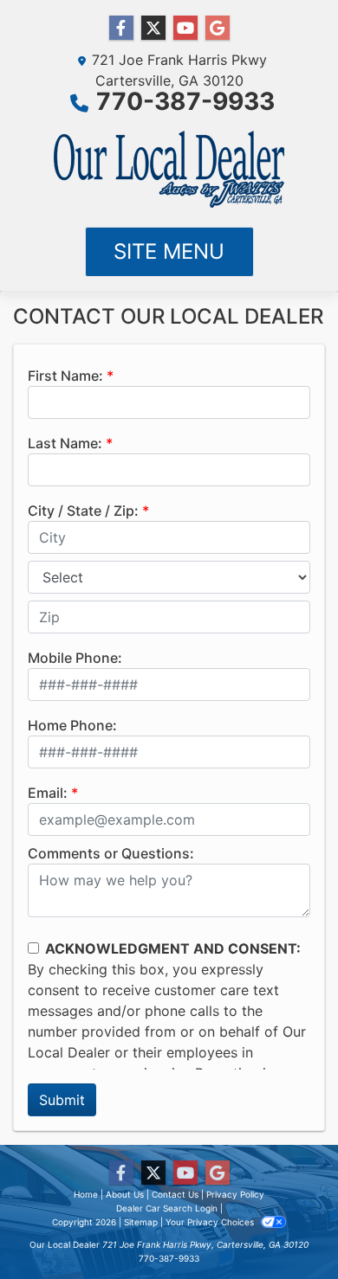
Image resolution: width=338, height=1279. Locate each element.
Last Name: (65, 443)
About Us (125, 1194)
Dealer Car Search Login (167, 1208)
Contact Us (175, 1194)
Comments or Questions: (111, 853)
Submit (62, 1100)
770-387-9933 (185, 101)
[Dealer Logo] (169, 169)
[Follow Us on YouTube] (185, 28)
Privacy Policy (235, 1194)
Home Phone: (72, 725)
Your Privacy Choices (211, 1222)
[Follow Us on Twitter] (153, 28)
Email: (48, 792)
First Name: (65, 375)
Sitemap (141, 1222)
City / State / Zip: (83, 510)
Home (86, 1194)
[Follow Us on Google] (217, 28)
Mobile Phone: (75, 657)
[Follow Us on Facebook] (121, 28)
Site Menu (169, 251)
